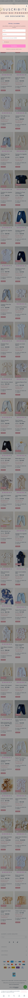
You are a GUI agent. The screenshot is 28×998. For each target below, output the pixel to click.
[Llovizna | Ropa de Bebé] (3, 996)
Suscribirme (14, 46)
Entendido (24, 991)
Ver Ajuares (6, 42)
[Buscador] (14, 996)
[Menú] (8, 996)
